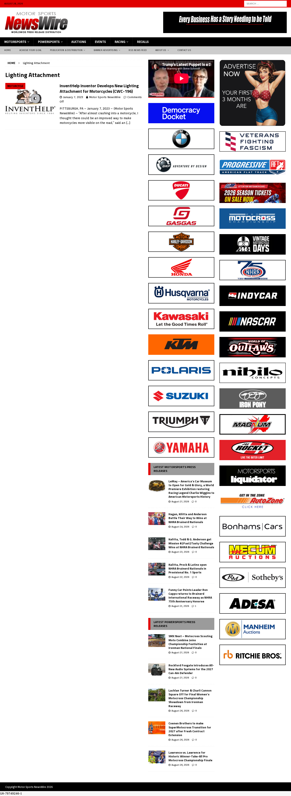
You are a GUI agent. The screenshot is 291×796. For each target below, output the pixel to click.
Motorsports (15, 41)
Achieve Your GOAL (30, 50)
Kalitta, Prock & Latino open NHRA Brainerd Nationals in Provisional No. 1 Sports (188, 568)
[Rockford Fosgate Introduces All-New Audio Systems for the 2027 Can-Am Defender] (156, 669)
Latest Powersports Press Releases (174, 624)
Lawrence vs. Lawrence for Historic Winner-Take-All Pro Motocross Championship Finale (190, 756)
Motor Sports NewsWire (105, 97)
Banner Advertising (106, 50)
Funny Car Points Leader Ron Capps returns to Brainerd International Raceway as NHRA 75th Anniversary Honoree (190, 595)
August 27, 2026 (180, 501)
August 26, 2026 (180, 710)
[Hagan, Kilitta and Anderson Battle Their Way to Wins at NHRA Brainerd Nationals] (156, 518)
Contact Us (184, 50)
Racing (120, 41)
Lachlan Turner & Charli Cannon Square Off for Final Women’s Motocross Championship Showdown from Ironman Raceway (190, 698)
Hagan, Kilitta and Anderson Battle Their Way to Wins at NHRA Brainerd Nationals (188, 518)
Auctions (78, 41)
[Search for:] (265, 3)
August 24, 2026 (180, 526)
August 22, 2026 (180, 577)
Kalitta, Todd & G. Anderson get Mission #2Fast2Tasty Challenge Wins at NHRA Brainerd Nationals (191, 543)
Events (100, 41)
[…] (128, 123)
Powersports (49, 41)
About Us (160, 50)
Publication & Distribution (66, 50)
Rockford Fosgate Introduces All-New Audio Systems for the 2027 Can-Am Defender (191, 669)
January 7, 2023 (73, 97)
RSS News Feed (138, 50)
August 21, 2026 (180, 606)
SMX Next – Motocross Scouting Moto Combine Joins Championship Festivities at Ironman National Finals (190, 642)
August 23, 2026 (180, 551)
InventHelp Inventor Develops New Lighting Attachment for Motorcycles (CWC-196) (99, 88)
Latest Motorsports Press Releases (175, 469)
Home (7, 50)
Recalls (143, 41)
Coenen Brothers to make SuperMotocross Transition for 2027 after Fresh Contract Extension (190, 729)
